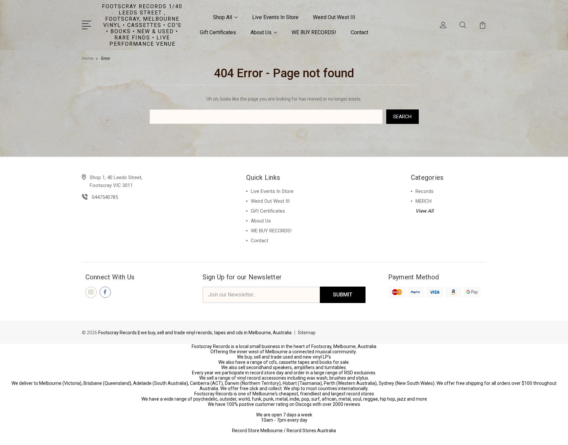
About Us (261, 32)
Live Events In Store (275, 17)
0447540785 (105, 197)
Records (424, 191)
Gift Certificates (218, 32)
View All (424, 211)
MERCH (423, 201)
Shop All (222, 17)
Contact (359, 32)
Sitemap (307, 332)
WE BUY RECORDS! (314, 32)
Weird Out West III (334, 17)
